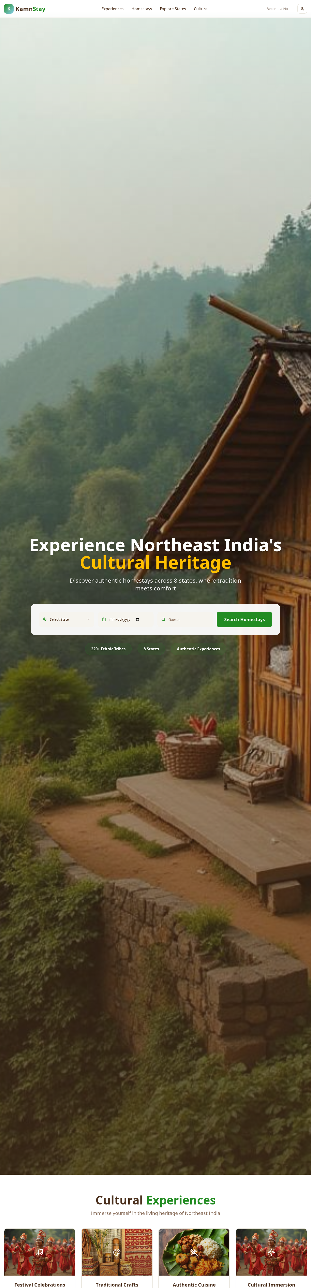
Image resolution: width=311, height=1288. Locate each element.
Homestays (141, 8)
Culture (200, 8)
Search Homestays (244, 619)
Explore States (173, 8)
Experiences (113, 8)
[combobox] (70, 619)
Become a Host (279, 8)
